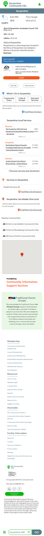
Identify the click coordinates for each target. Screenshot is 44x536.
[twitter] (14, 489)
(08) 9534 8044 (20, 69)
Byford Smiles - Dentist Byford (16, 164)
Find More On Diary (33, 112)
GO (37, 532)
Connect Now (12, 386)
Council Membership (14, 352)
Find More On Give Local (31, 210)
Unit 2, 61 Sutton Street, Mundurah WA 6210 (26, 72)
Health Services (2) (11, 187)
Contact (21, 78)
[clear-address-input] (29, 532)
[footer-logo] (22, 467)
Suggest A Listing (13, 404)
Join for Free (11, 379)
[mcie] (22, 474)
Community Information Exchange (19, 422)
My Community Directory (16, 412)
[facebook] (19, 489)
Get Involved (29, 85)
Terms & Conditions (14, 445)
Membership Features (15, 366)
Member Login (12, 382)
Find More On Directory (31, 191)
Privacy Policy (12, 449)
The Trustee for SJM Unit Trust (16, 129)
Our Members (12, 370)
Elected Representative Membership (20, 359)
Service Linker (12, 426)
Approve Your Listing (14, 389)
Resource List (12, 400)
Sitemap (10, 452)
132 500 (10, 34)
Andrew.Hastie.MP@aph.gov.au (25, 66)
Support (10, 393)
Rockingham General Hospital (16, 145)
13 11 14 (13, 38)
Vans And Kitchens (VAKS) (16, 429)
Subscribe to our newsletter (14, 493)
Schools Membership (14, 363)
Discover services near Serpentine (24, 170)
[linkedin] (9, 489)
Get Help (13, 85)
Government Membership (16, 356)
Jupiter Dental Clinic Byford (15, 161)
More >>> (22, 136)
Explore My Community (15, 397)
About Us (10, 438)
